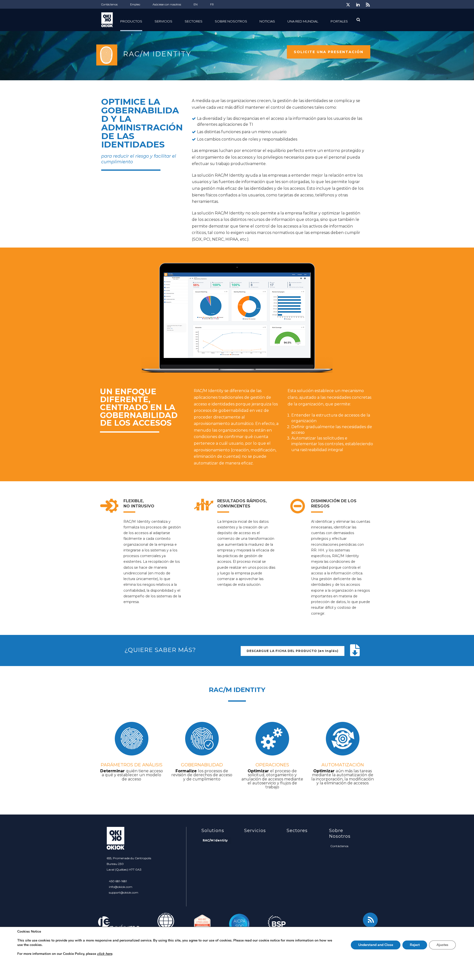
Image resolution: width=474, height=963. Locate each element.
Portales (339, 21)
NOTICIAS (267, 21)
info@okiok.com (120, 887)
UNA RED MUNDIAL (302, 21)
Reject (415, 944)
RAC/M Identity (215, 840)
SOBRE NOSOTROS (231, 21)
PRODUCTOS (131, 21)
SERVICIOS (163, 21)
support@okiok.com (123, 892)
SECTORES (193, 21)
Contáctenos (339, 846)
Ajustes (442, 944)
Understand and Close (375, 944)
